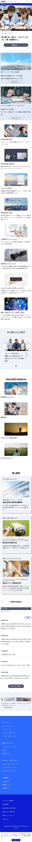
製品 (3, 750)
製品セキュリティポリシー (8, 815)
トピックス (5, 729)
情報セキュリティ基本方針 (8, 811)
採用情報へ (15, 82)
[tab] (16, 608)
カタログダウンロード (8, 767)
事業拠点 (4, 784)
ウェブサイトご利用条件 (7, 800)
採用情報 (4, 788)
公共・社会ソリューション (10, 479)
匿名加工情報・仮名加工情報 (8, 808)
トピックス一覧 (14, 686)
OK (15, 840)
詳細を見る (15, 118)
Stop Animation (16, 366)
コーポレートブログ (7, 732)
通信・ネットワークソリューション (12, 558)
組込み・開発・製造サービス (10, 518)
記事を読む (15, 45)
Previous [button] (4, 345)
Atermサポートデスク (8, 771)
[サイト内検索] (27, 1)
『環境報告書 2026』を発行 (8, 654)
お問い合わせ (5, 819)
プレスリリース (6, 726)
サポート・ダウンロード (8, 764)
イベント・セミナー (7, 736)
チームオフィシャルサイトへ (24, 704)
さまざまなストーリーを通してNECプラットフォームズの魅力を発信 (8, 705)
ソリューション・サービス (9, 746)
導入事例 (4, 753)
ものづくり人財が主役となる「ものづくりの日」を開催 (15, 665)
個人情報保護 (27, 835)
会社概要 (4, 781)
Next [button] (27, 345)
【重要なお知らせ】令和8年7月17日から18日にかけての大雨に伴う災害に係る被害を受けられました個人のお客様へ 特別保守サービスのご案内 (16, 626)
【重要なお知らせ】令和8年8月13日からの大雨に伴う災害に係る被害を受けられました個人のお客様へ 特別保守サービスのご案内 (16, 641)
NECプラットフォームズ (6, 4)
